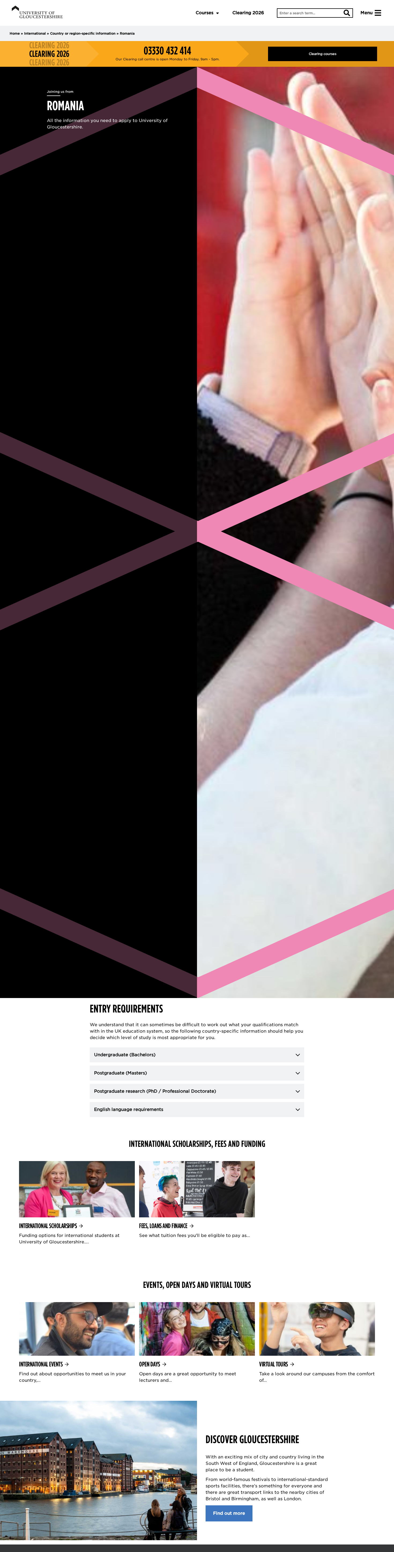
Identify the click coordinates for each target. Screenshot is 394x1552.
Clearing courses (322, 54)
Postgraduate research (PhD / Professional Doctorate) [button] (155, 1091)
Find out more (229, 1513)
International (35, 33)
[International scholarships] (77, 1203)
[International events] (77, 1343)
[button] (197, 1054)
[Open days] (197, 1343)
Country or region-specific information (83, 33)
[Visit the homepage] (37, 13)
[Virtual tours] (317, 1343)
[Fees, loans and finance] (197, 1200)
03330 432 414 (167, 50)
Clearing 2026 (248, 12)
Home (15, 33)
